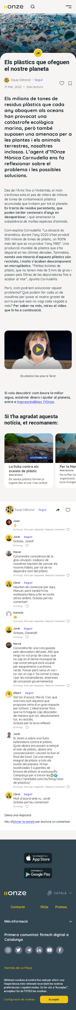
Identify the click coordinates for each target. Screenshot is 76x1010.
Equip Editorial (20, 80)
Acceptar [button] (54, 999)
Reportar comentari (55, 529)
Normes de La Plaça (18, 968)
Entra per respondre (34, 529)
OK (38, 362)
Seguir (38, 80)
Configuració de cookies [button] (19, 999)
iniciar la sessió (24, 821)
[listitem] (38, 137)
